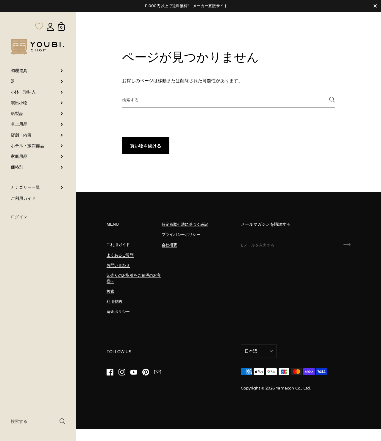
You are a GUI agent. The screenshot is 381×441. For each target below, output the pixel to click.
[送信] (62, 421)
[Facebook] (110, 372)
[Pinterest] (146, 372)
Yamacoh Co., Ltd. (293, 388)
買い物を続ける (145, 146)
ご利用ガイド (118, 244)
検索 (110, 291)
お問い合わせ (118, 265)
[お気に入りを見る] (39, 14)
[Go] (347, 246)
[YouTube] (134, 372)
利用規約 (114, 301)
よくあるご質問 (120, 255)
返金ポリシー (118, 311)
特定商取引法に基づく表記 (185, 224)
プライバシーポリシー (181, 234)
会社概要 (169, 245)
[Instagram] (122, 372)
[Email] (157, 372)
